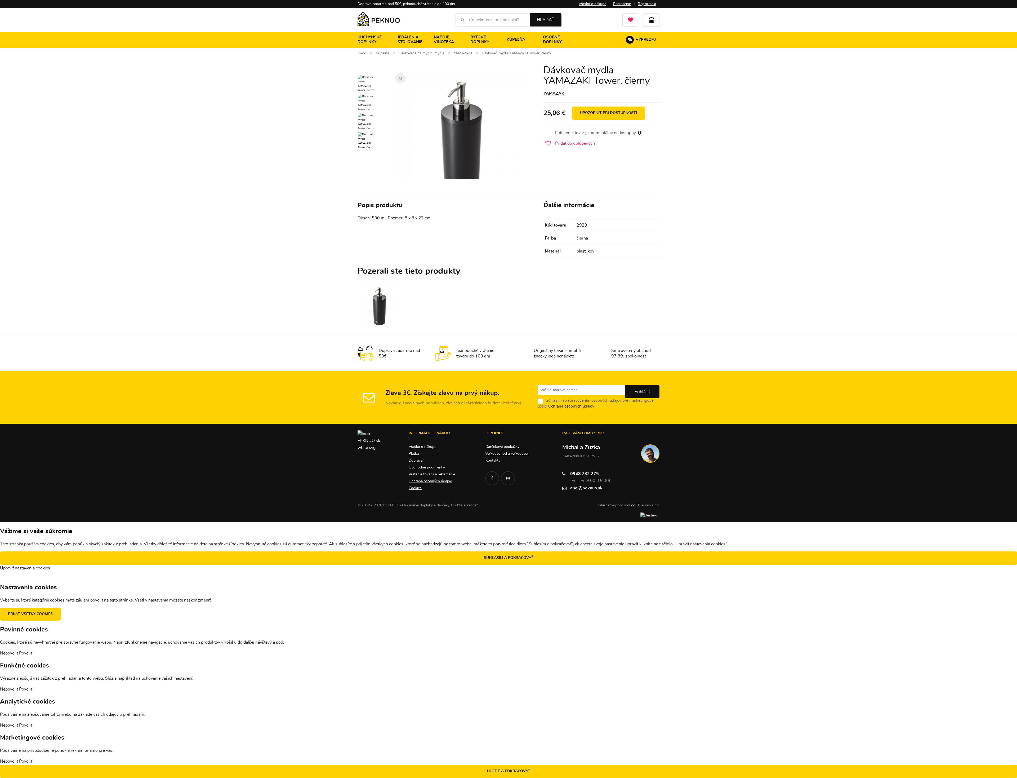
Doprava (415, 460)
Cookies (415, 488)
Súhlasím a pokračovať (508, 558)
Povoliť (25, 653)
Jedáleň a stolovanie (410, 39)
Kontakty (492, 460)
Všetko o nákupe (592, 4)
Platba (414, 454)
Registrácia (647, 4)
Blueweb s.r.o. (647, 505)
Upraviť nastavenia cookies (25, 568)
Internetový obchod (614, 505)
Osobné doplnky (552, 39)
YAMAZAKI (554, 93)
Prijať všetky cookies (30, 614)
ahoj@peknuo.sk (586, 488)
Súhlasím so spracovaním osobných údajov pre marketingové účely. (596, 403)
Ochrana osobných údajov (571, 406)
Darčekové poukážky (502, 447)
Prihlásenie (622, 4)
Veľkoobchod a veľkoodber (507, 454)
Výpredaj (642, 40)
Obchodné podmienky (427, 467)
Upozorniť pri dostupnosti (608, 113)
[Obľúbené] (630, 19)
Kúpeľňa (516, 40)
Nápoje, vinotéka (444, 39)
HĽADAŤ (545, 20)
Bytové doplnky (479, 39)
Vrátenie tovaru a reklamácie (432, 474)
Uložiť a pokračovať (508, 771)
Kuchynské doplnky (370, 39)
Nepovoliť (9, 653)
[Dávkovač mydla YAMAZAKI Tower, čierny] (461, 139)
